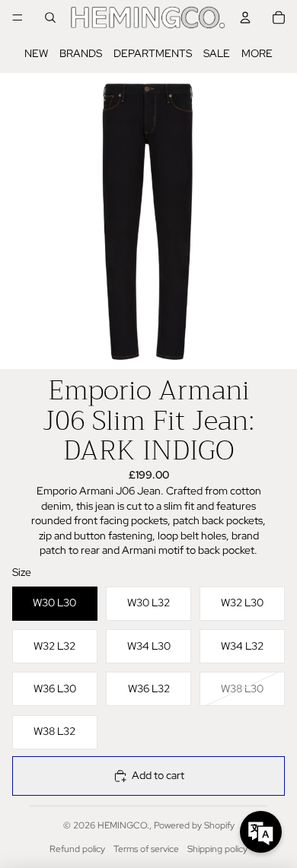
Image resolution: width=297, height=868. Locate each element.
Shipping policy (217, 849)
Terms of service (146, 849)
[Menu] (17, 17)
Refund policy (77, 849)
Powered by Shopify (194, 825)
